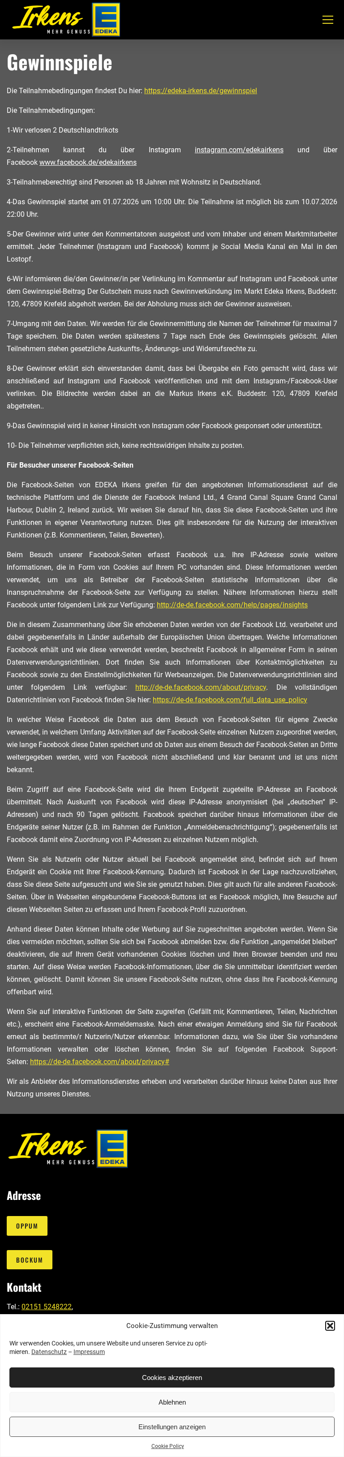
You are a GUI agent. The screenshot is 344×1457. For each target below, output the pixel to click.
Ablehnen (172, 1402)
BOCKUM (29, 1259)
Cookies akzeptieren (172, 1377)
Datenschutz (49, 1351)
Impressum (89, 1351)
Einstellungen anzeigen (172, 1427)
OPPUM (27, 1225)
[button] (330, 1325)
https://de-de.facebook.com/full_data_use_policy (230, 700)
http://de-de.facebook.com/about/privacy (200, 687)
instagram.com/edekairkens (239, 150)
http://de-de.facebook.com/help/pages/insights (232, 605)
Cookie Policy (167, 1446)
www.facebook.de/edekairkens (88, 162)
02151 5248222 (47, 1306)
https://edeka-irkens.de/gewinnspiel (200, 90)
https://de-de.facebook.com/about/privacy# (99, 1061)
